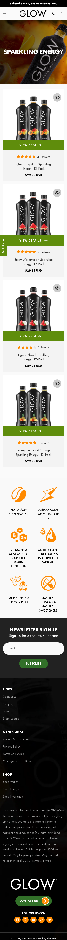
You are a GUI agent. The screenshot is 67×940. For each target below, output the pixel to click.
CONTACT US (28, 901)
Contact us (9, 696)
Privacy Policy (11, 746)
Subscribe (33, 663)
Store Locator (12, 718)
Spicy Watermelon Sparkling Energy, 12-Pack (33, 261)
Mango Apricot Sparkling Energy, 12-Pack (33, 166)
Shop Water (10, 782)
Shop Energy (11, 789)
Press (6, 711)
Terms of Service (13, 754)
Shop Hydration (13, 796)
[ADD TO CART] (57, 97)
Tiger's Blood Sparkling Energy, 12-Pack (33, 357)
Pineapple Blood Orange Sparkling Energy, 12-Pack (33, 452)
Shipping (8, 704)
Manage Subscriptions (17, 761)
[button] (5, 14)
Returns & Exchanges (16, 739)
